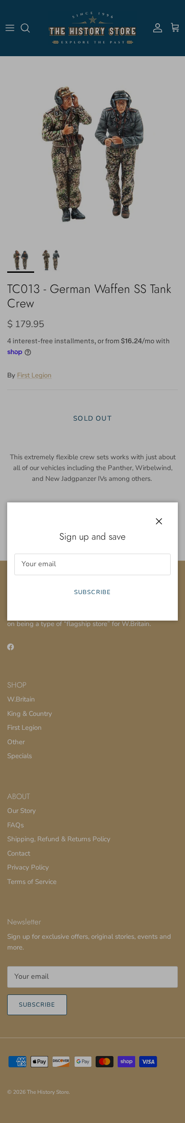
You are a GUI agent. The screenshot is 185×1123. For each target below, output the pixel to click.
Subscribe (92, 592)
